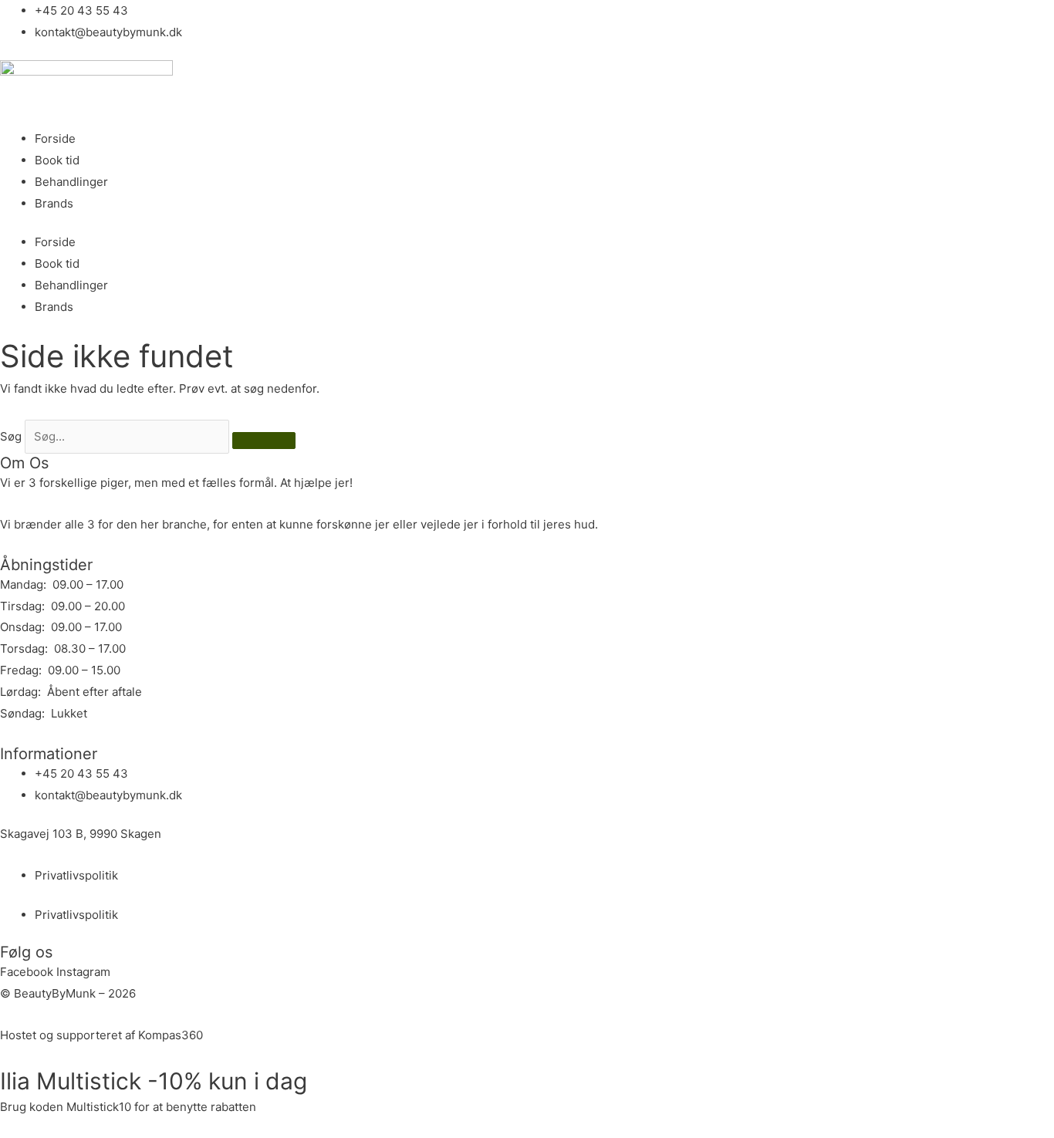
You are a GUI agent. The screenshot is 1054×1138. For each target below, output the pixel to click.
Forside (55, 138)
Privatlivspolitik (76, 875)
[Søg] (264, 440)
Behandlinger (71, 181)
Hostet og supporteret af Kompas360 (101, 1035)
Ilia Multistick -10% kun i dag (153, 1081)
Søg (11, 436)
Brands (54, 203)
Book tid (57, 160)
